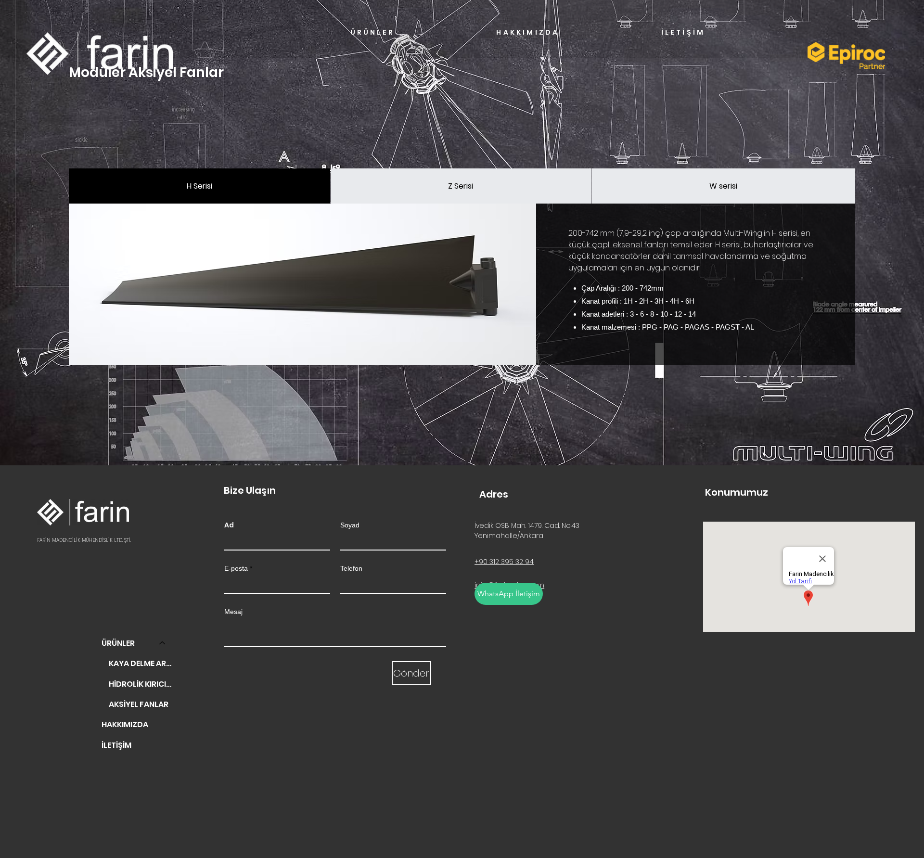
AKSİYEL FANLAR (138, 704)
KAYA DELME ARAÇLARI (142, 663)
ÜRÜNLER (118, 643)
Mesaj (233, 611)
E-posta (236, 568)
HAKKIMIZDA (125, 724)
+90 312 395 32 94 (504, 561)
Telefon (351, 568)
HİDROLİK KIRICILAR (142, 684)
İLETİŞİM (116, 745)
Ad (229, 525)
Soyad (349, 525)
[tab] (199, 186)
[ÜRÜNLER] (163, 643)
